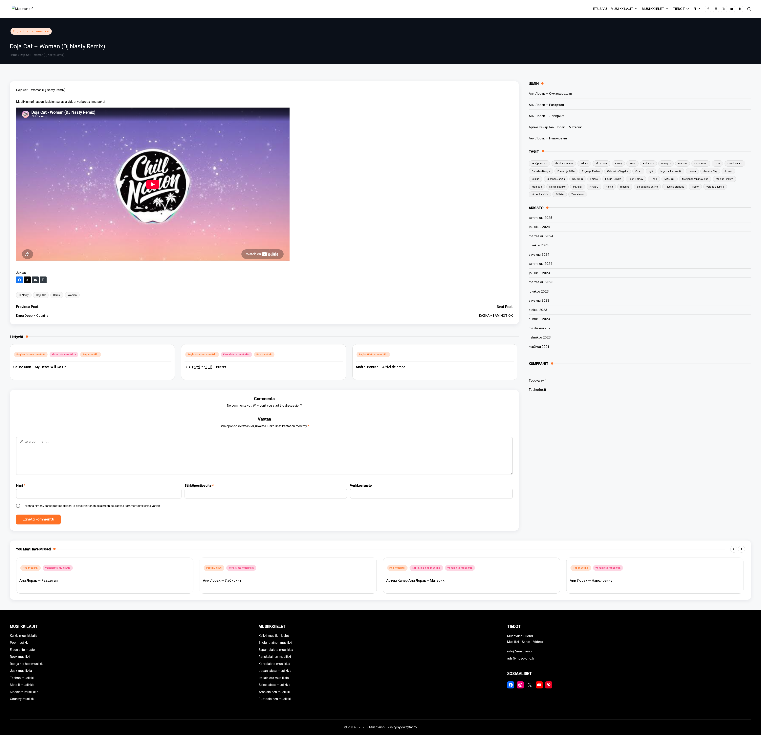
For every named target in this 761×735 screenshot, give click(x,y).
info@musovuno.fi (520, 651)
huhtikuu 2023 (539, 319)
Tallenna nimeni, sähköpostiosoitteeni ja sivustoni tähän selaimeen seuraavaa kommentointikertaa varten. (92, 506)
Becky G (666, 163)
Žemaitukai (577, 194)
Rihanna (624, 186)
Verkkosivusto (361, 485)
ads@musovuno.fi (520, 658)
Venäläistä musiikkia (57, 567)
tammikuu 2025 (540, 218)
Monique (537, 186)
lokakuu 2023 (539, 291)
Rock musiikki (20, 657)
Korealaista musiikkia (236, 354)
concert (682, 163)
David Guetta (735, 163)
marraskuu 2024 (541, 236)
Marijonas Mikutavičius (695, 178)
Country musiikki (22, 699)
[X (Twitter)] (27, 279)
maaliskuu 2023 (541, 328)
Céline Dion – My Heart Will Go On (40, 367)
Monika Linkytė (724, 178)
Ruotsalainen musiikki (275, 699)
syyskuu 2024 (539, 254)
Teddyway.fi (537, 380)
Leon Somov (636, 178)
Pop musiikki (90, 354)
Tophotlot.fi (537, 390)
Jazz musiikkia (21, 671)
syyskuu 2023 (539, 300)
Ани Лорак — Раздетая (546, 105)
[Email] (35, 279)
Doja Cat (41, 295)
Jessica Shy (710, 171)
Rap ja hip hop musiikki (242, 567)
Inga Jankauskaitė (671, 171)
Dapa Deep (700, 163)
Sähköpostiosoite (199, 485)
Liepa (654, 178)
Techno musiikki (22, 678)
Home (13, 54)
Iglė (651, 171)
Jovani (728, 171)
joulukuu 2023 (539, 273)
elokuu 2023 (538, 310)
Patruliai (577, 186)
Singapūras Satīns (647, 186)
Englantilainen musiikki (31, 31)
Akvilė (618, 163)
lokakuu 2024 (539, 245)
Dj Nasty (24, 295)
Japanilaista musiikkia (275, 671)
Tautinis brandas (674, 186)
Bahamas (648, 163)
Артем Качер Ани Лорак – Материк (555, 127)
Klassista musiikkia (64, 354)
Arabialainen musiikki (274, 692)
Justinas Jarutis (556, 178)
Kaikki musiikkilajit (23, 636)
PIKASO (594, 186)
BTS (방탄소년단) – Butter (205, 367)
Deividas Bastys (541, 171)
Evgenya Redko (591, 171)
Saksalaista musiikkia (274, 685)
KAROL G (577, 178)
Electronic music (22, 650)
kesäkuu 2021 (539, 347)
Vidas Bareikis (540, 194)
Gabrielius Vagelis (617, 171)
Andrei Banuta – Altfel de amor (380, 367)
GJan (638, 171)
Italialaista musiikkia (274, 678)
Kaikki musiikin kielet (274, 636)
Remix (56, 295)
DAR (717, 163)
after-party (601, 163)
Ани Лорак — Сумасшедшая (550, 93)
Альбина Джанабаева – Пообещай (599, 580)
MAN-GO (669, 178)
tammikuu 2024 (540, 264)
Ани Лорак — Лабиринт (546, 116)
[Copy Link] (43, 279)
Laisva (594, 178)
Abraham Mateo (563, 163)
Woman (72, 295)
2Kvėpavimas (539, 163)
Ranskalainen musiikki (275, 657)
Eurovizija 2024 (566, 171)
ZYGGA (559, 194)
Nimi (20, 485)
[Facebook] (19, 279)
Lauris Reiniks (613, 178)
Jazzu (692, 171)
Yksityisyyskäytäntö (402, 727)
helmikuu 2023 (540, 337)
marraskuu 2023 (541, 282)
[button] (733, 549)
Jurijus (535, 178)
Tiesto (695, 186)
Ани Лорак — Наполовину (548, 138)
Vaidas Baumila (715, 186)
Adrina (584, 163)
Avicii (632, 163)
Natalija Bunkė (557, 186)
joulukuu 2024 (539, 227)
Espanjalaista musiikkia (276, 650)
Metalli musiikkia (22, 685)
